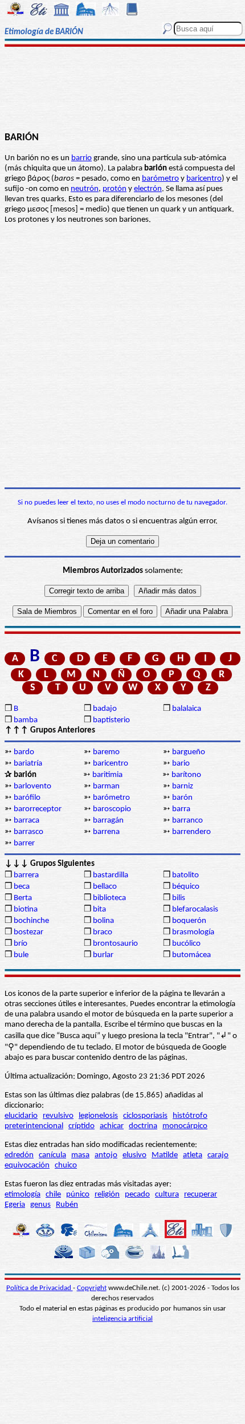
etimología (22, 1194)
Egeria (15, 1205)
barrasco (28, 832)
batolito (185, 875)
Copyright (92, 1288)
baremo (106, 752)
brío (20, 943)
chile (53, 1194)
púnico (77, 1194)
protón (114, 189)
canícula (52, 1155)
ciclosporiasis (145, 1116)
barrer (24, 843)
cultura (167, 1194)
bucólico (186, 943)
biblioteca (109, 898)
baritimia (107, 775)
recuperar (200, 1194)
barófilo (27, 798)
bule (21, 955)
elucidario (21, 1116)
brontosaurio (115, 943)
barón (182, 798)
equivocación (27, 1165)
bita (99, 909)
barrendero (191, 832)
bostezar (28, 932)
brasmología (193, 932)
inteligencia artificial (122, 1319)
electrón (148, 189)
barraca (26, 820)
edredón (19, 1155)
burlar (103, 955)
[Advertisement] (122, 89)
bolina (103, 921)
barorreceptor (38, 809)
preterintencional (34, 1126)
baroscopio (112, 809)
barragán (108, 820)
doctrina (143, 1126)
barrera (26, 875)
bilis (178, 898)
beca (22, 886)
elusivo (134, 1155)
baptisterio (111, 720)
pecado (137, 1194)
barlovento (32, 786)
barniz (182, 786)
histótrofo (190, 1116)
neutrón (85, 189)
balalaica (186, 709)
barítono (186, 775)
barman (106, 786)
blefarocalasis (195, 909)
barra (181, 809)
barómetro (160, 178)
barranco (187, 820)
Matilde (165, 1155)
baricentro (204, 178)
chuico (66, 1165)
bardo (24, 752)
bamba (26, 720)
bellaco (105, 886)
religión (107, 1194)
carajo (217, 1155)
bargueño (188, 752)
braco (102, 932)
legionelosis (98, 1116)
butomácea (191, 955)
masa (80, 1155)
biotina (26, 909)
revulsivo (58, 1116)
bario (181, 763)
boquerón (189, 921)
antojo (106, 1155)
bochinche (31, 921)
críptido (81, 1126)
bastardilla (110, 875)
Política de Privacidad (39, 1288)
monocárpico (184, 1126)
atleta (192, 1155)
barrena (106, 832)
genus (40, 1205)
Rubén (67, 1205)
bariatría (28, 763)
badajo (105, 709)
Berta (23, 898)
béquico (185, 886)
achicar (112, 1126)
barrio (81, 158)
